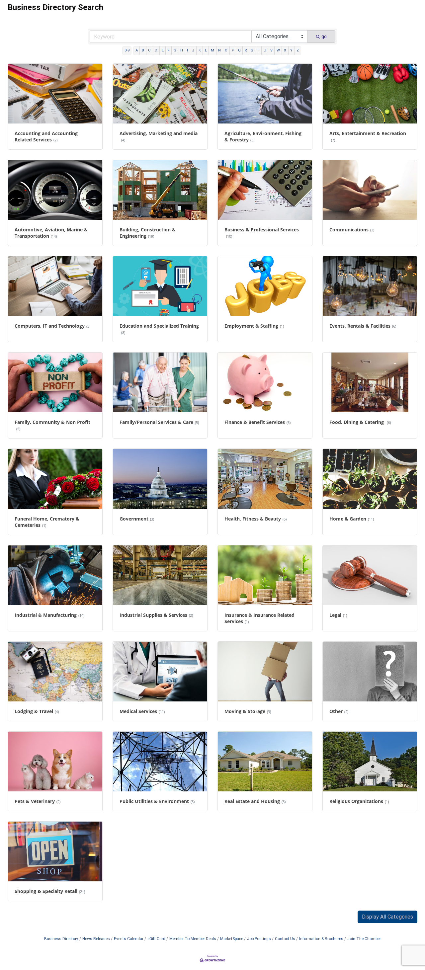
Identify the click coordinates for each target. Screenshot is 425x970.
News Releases (96, 938)
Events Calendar (128, 938)
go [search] (324, 36)
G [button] (175, 50)
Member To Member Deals (192, 938)
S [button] (252, 50)
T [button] (258, 50)
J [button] (193, 50)
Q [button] (239, 50)
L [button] (206, 50)
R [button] (246, 50)
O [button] (226, 50)
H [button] (181, 50)
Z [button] (298, 50)
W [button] (278, 50)
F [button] (169, 50)
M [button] (212, 50)
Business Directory (61, 938)
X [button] (285, 50)
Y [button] (291, 50)
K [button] (200, 50)
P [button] (233, 50)
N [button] (219, 50)
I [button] (187, 50)
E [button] (163, 50)
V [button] (271, 50)
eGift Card (156, 938)
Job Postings (259, 938)
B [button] (143, 50)
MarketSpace (231, 938)
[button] (387, 917)
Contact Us (285, 938)
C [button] (149, 50)
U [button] (265, 50)
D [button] (156, 50)
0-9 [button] (127, 50)
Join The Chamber (364, 938)
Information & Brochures (321, 938)
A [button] (136, 50)
